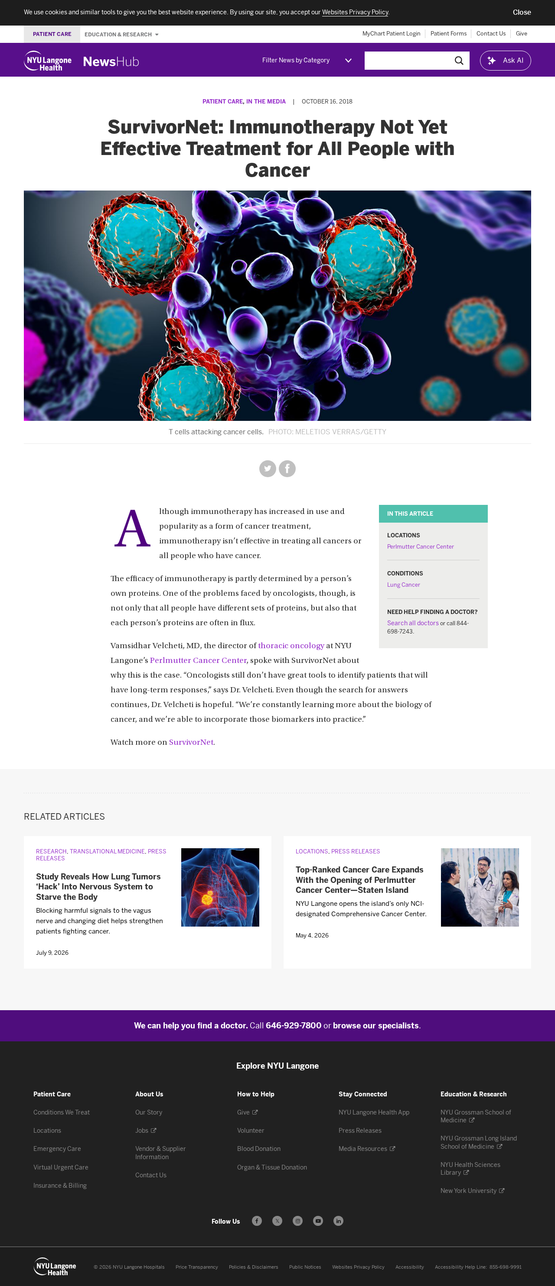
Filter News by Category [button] (296, 60)
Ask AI (513, 60)
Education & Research (119, 34)
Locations (312, 851)
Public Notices (305, 1267)
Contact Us (491, 33)
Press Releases (355, 851)
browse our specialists (376, 1026)
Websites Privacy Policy (358, 1267)
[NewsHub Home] (111, 61)
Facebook (287, 468)
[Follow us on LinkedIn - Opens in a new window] (338, 1221)
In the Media (266, 101)
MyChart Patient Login (391, 33)
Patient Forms (449, 33)
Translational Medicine (107, 851)
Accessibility (409, 1267)
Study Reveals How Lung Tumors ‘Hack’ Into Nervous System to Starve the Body (98, 887)
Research (51, 851)
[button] (522, 12)
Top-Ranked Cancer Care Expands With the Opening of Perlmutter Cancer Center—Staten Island (360, 880)
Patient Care (222, 101)
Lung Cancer (403, 585)
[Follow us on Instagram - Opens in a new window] (298, 1221)
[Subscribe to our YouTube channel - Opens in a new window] (318, 1221)
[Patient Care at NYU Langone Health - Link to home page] (55, 1266)
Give (521, 33)
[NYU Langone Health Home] (48, 61)
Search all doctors (413, 623)
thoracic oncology (291, 646)
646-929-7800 (294, 1026)
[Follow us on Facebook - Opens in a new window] (257, 1221)
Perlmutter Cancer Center (420, 546)
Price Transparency (197, 1267)
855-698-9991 (506, 1267)
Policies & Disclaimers (253, 1267)
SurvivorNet (191, 743)
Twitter (267, 468)
